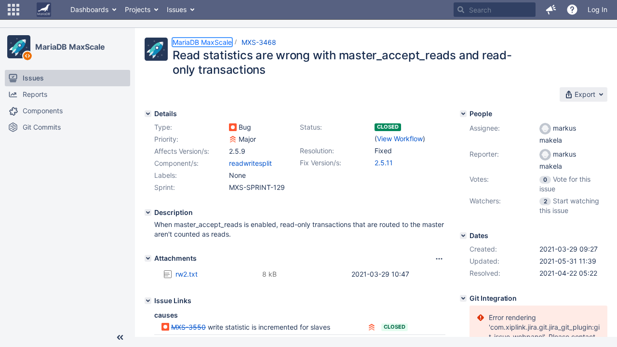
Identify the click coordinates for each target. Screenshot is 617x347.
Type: (163, 127)
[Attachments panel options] (439, 259)
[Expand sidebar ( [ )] (120, 337)
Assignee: (484, 128)
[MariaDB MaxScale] (18, 46)
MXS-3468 (258, 42)
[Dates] (463, 235)
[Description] (148, 212)
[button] (13, 9)
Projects (137, 9)
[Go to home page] (44, 9)
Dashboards (89, 9)
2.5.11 (384, 163)
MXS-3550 (188, 327)
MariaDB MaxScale (70, 47)
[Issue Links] (148, 300)
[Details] (148, 113)
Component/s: (176, 163)
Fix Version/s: (320, 163)
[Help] (572, 9)
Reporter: (484, 154)
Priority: (166, 139)
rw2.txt (186, 274)
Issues (177, 9)
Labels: (165, 175)
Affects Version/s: (181, 151)
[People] (463, 113)
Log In (597, 9)
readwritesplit (250, 163)
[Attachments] (148, 258)
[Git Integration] (463, 298)
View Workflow (400, 138)
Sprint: (164, 187)
